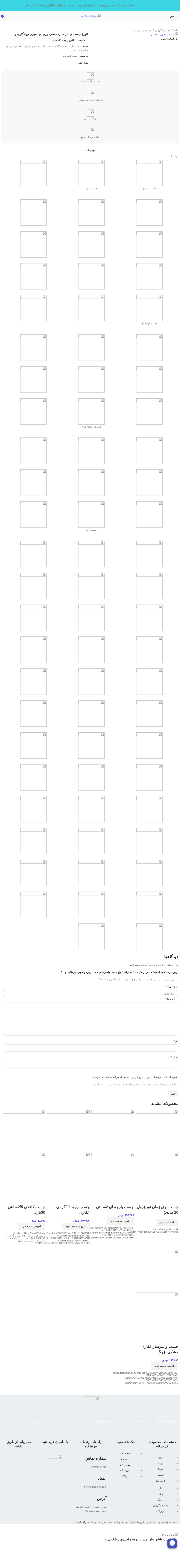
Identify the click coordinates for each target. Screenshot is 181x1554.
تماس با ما (124, 1464)
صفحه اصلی (124, 1453)
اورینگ (160, 1499)
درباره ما (124, 1458)
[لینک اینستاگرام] (97, 1430)
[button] (120, 1221)
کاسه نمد (160, 1480)
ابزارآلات (160, 1511)
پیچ (160, 1457)
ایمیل (102, 1478)
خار (160, 1488)
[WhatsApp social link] (90, 1430)
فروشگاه (125, 1470)
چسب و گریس (160, 1505)
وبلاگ (125, 1476)
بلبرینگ (160, 1469)
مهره (160, 1463)
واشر (161, 1494)
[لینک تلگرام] (84, 1430)
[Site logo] (90, 15)
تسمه (161, 1474)
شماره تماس (96, 1458)
